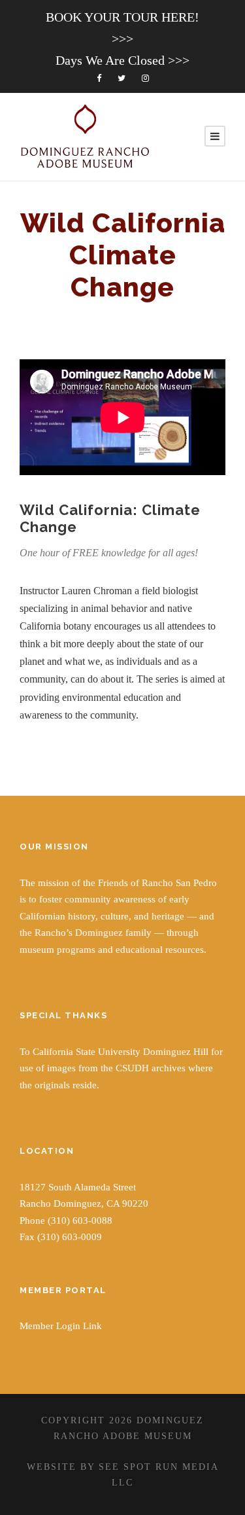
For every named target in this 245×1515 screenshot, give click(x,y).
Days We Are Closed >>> (122, 60)
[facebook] (99, 78)
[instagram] (145, 78)
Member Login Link (61, 1326)
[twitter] (121, 78)
